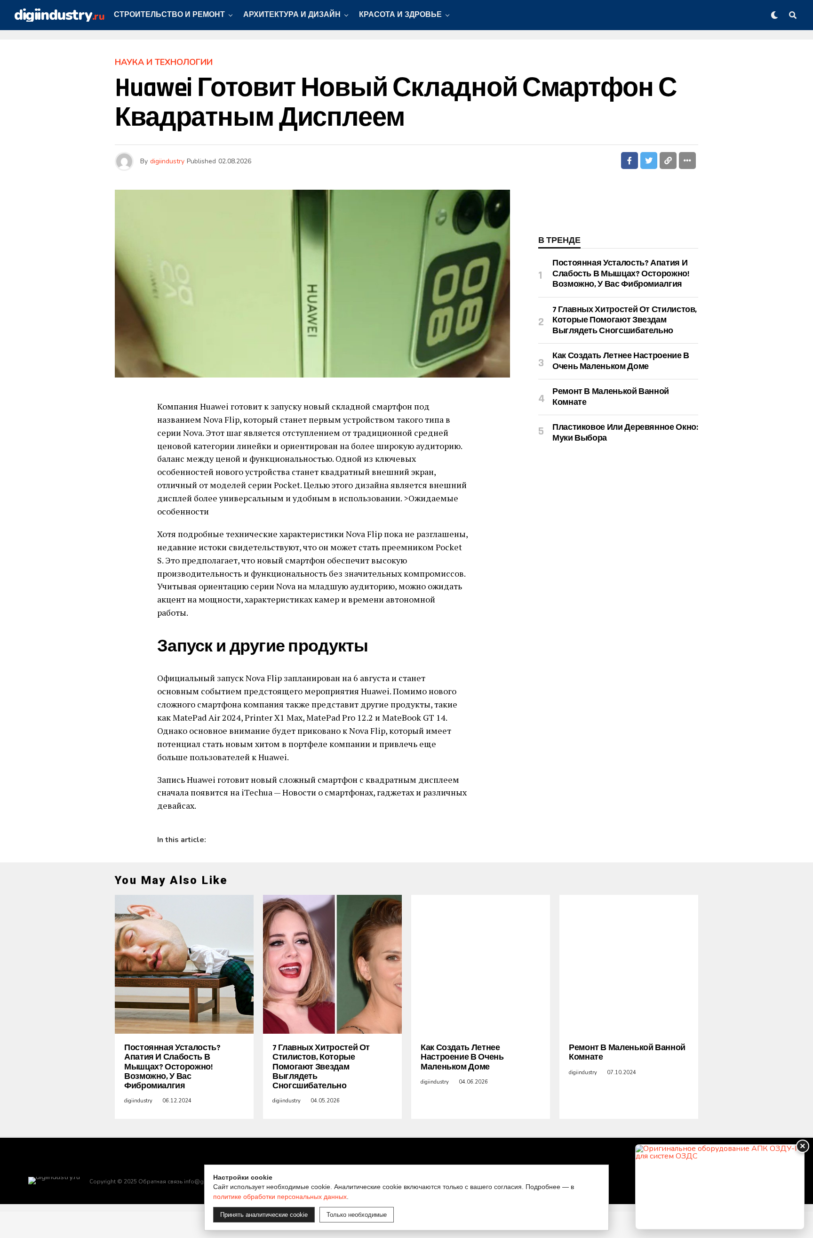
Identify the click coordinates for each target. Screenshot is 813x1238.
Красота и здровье (400, 15)
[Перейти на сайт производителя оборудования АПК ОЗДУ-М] (720, 1187)
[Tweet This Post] (648, 160)
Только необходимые (357, 1214)
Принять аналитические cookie (264, 1214)
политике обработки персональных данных (280, 1196)
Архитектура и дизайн (292, 15)
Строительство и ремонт (169, 15)
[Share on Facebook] (629, 160)
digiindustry (167, 161)
